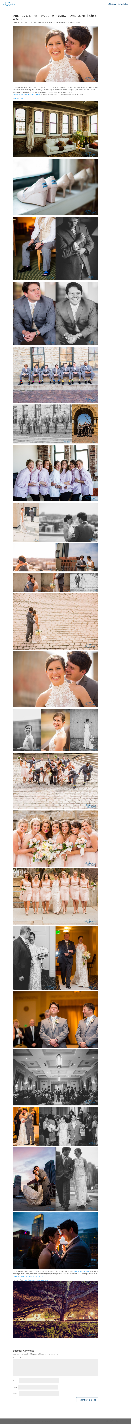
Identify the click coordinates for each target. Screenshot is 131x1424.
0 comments (76, 22)
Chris (16, 98)
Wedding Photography (63, 22)
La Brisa (41, 22)
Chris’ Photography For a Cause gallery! (37, 1280)
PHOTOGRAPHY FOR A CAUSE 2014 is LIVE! (28, 1276)
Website (15, 1394)
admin (17, 22)
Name (15, 1381)
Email (15, 1387)
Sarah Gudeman (49, 22)
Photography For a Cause (80, 1271)
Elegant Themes (28, 1421)
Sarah (21, 98)
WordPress (48, 1421)
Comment (17, 1358)
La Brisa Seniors (112, 4)
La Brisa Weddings (123, 4)
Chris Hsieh (33, 22)
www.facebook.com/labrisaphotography (27, 94)
